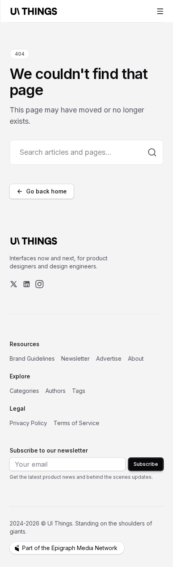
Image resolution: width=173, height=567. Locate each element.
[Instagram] (39, 284)
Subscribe (146, 464)
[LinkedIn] (27, 284)
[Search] (152, 152)
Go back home (46, 191)
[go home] (34, 241)
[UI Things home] (35, 11)
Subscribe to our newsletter (49, 450)
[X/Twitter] (14, 284)
